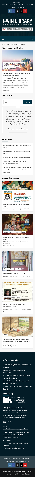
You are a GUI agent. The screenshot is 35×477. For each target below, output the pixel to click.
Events (6, 199)
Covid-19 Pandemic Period (17, 63)
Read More (6, 90)
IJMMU (17, 65)
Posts (23, 232)
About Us (5, 5)
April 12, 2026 (25, 276)
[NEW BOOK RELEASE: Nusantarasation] (17, 261)
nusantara (17, 232)
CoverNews (16, 474)
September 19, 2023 (18, 78)
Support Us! (29, 5)
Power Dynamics (8, 299)
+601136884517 (8, 443)
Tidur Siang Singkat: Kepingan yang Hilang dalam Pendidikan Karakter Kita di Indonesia (17, 170)
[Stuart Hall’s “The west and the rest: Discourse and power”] (17, 292)
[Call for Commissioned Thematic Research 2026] (17, 191)
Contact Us (12, 5)
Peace (11, 199)
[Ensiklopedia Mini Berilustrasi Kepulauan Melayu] (17, 224)
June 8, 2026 (25, 209)
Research (17, 199)
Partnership (20, 5)
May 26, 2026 (8, 245)
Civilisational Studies (9, 297)
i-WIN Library (17, 21)
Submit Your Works (18, 7)
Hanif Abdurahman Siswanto (12, 209)
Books (11, 269)
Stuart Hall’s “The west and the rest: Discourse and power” (15, 162)
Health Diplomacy (8, 65)
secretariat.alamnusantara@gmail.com (15, 429)
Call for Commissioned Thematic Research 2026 (17, 146)
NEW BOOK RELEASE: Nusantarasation (16, 157)
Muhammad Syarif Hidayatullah (13, 344)
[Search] (32, 39)
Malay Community (8, 232)
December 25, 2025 (26, 309)
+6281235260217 (9, 448)
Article (6, 63)
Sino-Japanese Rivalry (10, 68)
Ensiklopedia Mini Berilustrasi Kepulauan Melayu (17, 153)
